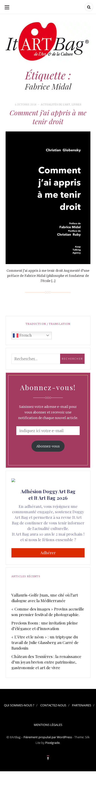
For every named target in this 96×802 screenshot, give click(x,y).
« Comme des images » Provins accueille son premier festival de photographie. (47, 611)
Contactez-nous (53, 705)
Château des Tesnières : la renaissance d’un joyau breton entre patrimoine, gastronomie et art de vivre (46, 662)
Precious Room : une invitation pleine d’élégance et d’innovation (44, 625)
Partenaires (81, 705)
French (25, 335)
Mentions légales (48, 725)
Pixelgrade (52, 743)
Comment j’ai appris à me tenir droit (48, 117)
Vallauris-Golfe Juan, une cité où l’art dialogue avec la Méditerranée (44, 597)
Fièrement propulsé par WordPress (48, 737)
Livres (76, 104)
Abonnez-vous (48, 446)
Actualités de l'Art (55, 104)
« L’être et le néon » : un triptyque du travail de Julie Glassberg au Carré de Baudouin (45, 642)
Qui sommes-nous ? (19, 705)
